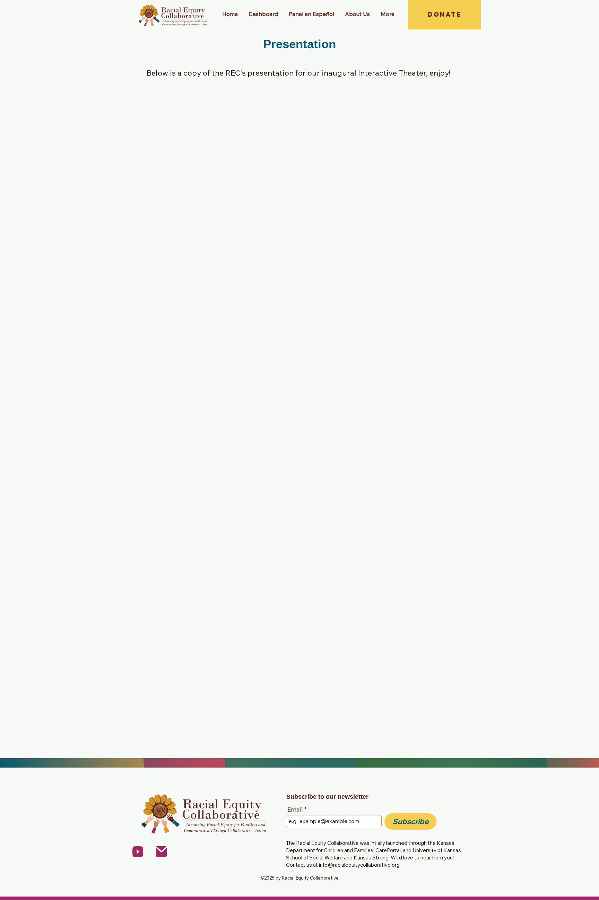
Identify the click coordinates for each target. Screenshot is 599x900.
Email (295, 809)
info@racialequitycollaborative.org (359, 865)
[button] (357, 14)
